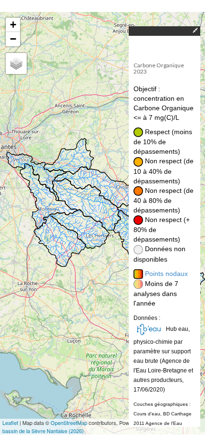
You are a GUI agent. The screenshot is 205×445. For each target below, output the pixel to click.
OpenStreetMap (69, 422)
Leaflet (10, 422)
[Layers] (16, 63)
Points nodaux (166, 273)
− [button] (13, 39)
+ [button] (13, 25)
